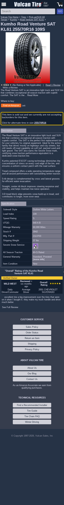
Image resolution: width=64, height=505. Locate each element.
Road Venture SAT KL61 (32, 19)
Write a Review (10, 87)
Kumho (13, 19)
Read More (32, 95)
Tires (23, 17)
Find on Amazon (11, 105)
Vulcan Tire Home (9, 17)
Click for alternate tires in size (24, 122)
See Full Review (10, 307)
